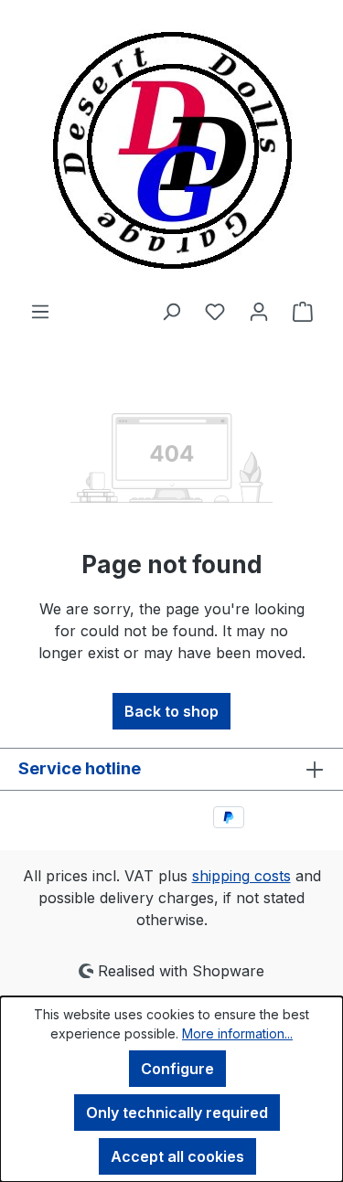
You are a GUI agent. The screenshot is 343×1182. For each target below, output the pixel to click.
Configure (177, 1069)
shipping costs (241, 876)
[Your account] (259, 311)
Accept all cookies (177, 1156)
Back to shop (171, 711)
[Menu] (40, 311)
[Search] (171, 311)
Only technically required (177, 1112)
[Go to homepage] (171, 150)
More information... (237, 1033)
